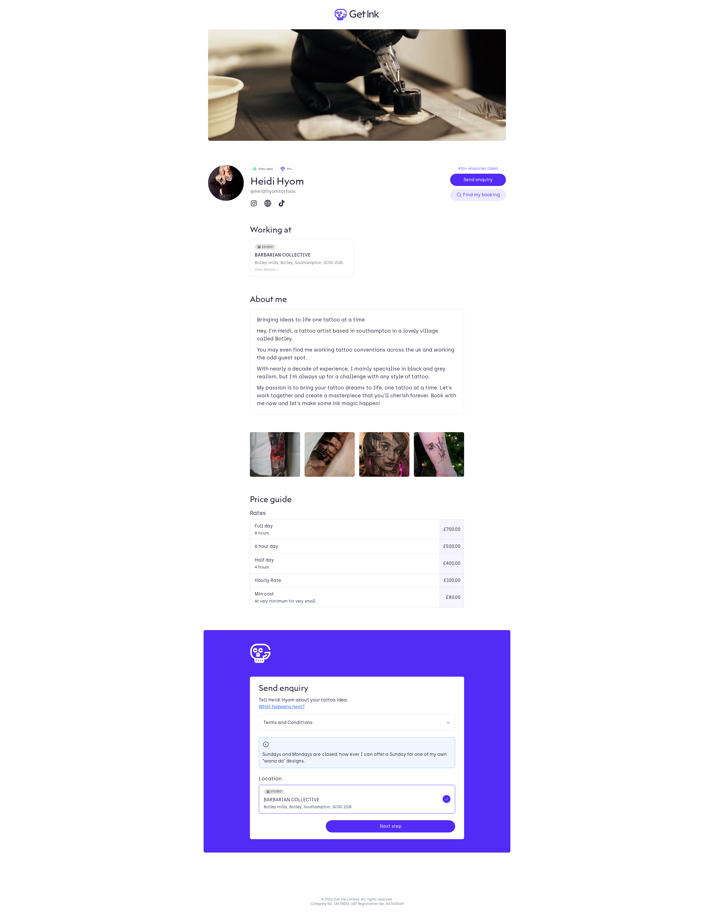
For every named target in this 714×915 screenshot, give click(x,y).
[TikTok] (281, 203)
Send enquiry (478, 179)
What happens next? (282, 706)
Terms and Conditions (288, 722)
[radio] (357, 799)
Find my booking (481, 194)
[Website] (268, 203)
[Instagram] (253, 203)
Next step (390, 826)
